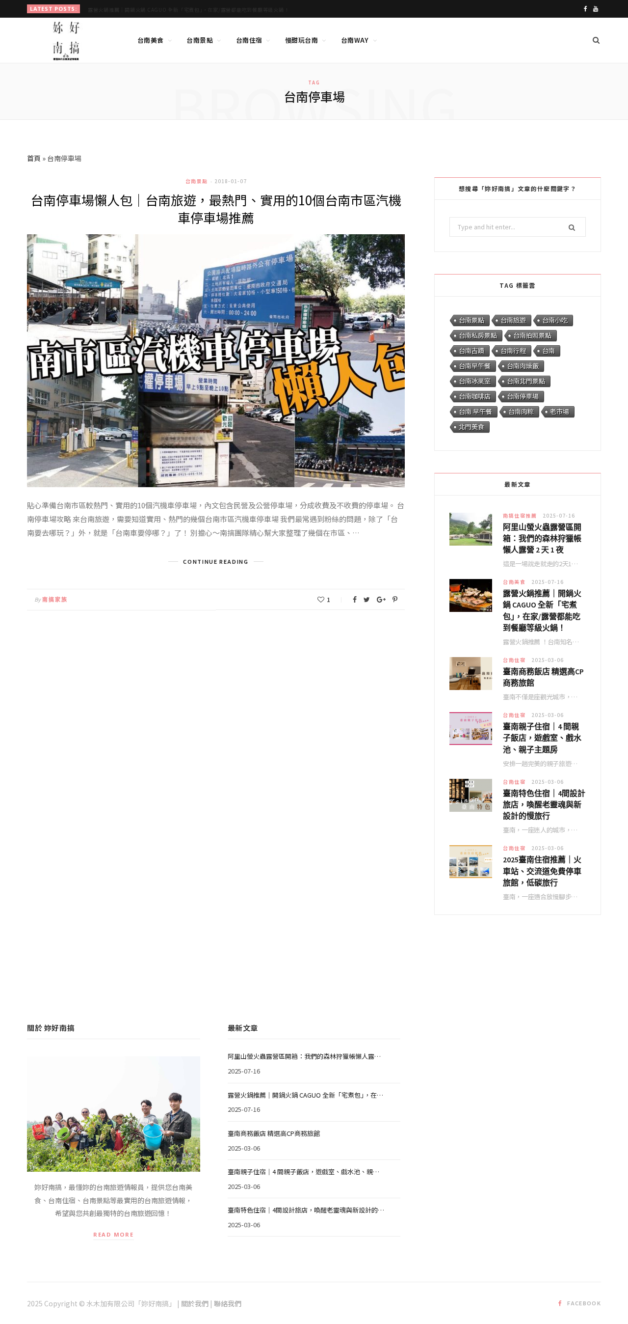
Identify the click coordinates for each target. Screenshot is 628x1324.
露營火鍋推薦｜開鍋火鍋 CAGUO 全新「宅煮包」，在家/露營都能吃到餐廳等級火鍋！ (188, 9)
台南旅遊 (513, 320)
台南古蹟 (471, 350)
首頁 (34, 158)
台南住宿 (249, 40)
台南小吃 (555, 320)
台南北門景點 (526, 381)
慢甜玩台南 (301, 40)
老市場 (559, 411)
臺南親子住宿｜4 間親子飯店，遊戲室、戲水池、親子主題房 (542, 737)
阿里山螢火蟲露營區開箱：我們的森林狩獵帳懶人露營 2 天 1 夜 (542, 538)
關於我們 (195, 1303)
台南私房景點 (478, 335)
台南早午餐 (475, 365)
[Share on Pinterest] (394, 599)
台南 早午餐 (475, 411)
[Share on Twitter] (367, 599)
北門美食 (471, 426)
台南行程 (513, 350)
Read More (113, 1234)
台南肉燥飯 (523, 365)
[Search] (596, 40)
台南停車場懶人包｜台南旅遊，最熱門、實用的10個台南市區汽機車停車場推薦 (215, 208)
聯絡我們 (227, 1303)
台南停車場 (523, 396)
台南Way (355, 40)
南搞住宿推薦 (520, 515)
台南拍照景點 (532, 335)
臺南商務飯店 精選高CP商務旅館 (543, 677)
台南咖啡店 (475, 396)
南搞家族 (55, 599)
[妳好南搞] (66, 41)
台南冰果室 (475, 381)
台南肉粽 (521, 411)
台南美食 (150, 40)
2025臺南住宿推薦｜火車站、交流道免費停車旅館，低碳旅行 (542, 871)
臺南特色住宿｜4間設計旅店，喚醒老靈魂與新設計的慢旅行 (544, 804)
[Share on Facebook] (355, 599)
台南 (548, 350)
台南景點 (199, 40)
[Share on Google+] (381, 599)
